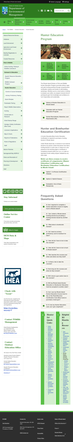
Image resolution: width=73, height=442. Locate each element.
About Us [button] (10, 22)
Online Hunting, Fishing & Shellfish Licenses (11, 67)
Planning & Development (11, 161)
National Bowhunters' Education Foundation (51, 384)
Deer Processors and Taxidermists (66, 334)
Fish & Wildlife (8, 63)
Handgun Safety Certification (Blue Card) (12, 125)
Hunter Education (10, 88)
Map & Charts (8, 134)
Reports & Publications (10, 138)
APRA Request (40, 423)
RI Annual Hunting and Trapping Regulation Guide (66, 382)
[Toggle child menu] (21, 39)
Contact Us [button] (66, 22)
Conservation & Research (8, 115)
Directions (6, 165)
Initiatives (6, 39)
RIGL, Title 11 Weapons (66, 392)
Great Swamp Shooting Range (50, 352)
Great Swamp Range (10, 120)
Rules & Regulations (10, 141)
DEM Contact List (24, 433)
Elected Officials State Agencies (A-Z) (60, 434)
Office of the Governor (60, 423)
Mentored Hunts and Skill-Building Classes (51, 345)
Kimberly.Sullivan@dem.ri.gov (12, 370)
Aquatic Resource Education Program (13, 77)
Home (4, 29)
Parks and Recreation (10, 157)
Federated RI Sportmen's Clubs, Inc (51, 363)
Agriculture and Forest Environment (10, 48)
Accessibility (40, 433)
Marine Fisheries (8, 149)
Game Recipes (9, 99)
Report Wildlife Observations (12, 107)
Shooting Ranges (50, 356)
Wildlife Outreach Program (10, 83)
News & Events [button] (58, 22)
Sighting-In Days (50, 359)
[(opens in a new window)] (38, 10)
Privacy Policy (40, 438)
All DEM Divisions (41, 22)
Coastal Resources (9, 59)
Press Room (40, 428)
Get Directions (6, 423)
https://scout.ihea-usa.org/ (11, 309)
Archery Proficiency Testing (13, 95)
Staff (5, 145)
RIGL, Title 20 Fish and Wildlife (66, 388)
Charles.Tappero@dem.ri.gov (12, 364)
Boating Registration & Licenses (10, 54)
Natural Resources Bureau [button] (20, 22)
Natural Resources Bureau (11, 35)
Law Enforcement (9, 43)
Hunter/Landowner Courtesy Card (66, 349)
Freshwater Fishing (9, 103)
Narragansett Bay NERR (11, 153)
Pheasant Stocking (65, 338)
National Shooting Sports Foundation (50, 376)
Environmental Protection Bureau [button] (31, 22)
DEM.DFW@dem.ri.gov (11, 333)
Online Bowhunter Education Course (50, 335)
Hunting (6, 111)
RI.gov (56, 428)
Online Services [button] (50, 22)
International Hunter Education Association (51, 369)
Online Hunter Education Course (50, 328)
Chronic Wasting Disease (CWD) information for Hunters (65, 398)
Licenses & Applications (11, 130)
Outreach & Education (11, 72)
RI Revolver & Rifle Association (50, 391)
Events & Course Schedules (14, 91)
